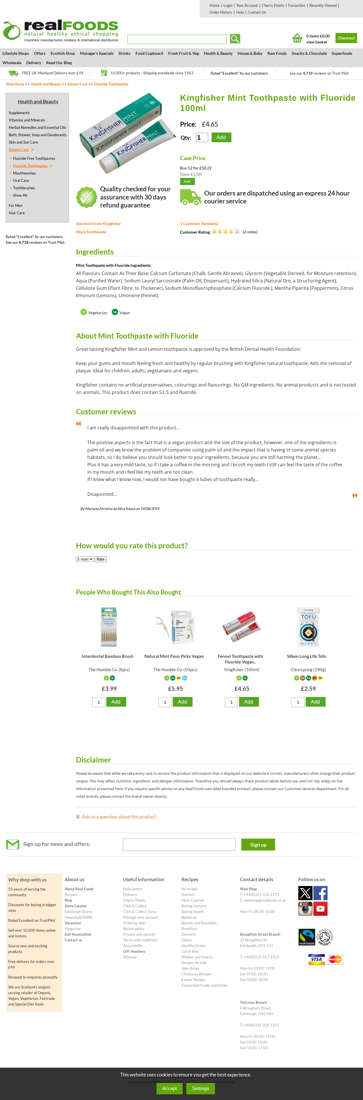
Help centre (132, 889)
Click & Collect (135, 906)
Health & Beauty (218, 53)
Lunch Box (190, 951)
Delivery (33, 62)
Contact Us (257, 12)
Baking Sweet (193, 911)
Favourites (296, 5)
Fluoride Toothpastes (111, 84)
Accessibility (133, 945)
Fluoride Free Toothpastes (34, 158)
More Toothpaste (91, 231)
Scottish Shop (62, 53)
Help (240, 12)
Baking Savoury (194, 906)
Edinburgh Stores (78, 911)
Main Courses (193, 900)
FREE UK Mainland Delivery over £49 (52, 73)
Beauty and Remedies (199, 923)
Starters (188, 894)
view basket (316, 41)
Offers (39, 53)
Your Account (247, 5)
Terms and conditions (140, 940)
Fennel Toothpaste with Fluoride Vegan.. (240, 659)
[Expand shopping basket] (297, 38)
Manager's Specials (96, 53)
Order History (221, 12)
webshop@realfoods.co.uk (265, 900)
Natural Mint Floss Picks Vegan (174, 656)
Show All (20, 195)
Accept (169, 1088)
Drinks (124, 53)
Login (227, 5)
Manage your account (140, 917)
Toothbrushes (24, 188)
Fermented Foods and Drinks (205, 985)
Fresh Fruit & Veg (183, 53)
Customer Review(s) (199, 223)
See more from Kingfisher (98, 223)
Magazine (73, 928)
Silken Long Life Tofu (306, 656)
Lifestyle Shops (16, 53)
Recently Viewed (323, 5)
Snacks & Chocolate (309, 53)
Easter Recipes (194, 979)
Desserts (189, 934)
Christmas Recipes (197, 974)
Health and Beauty (46, 84)
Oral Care (21, 180)
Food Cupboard (149, 53)
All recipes (190, 889)
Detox (187, 940)
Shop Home (15, 84)
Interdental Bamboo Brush (108, 656)
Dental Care (77, 84)
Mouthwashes (24, 173)
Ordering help (134, 923)
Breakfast (189, 928)
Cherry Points (273, 5)
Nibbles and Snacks (197, 957)
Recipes (71, 894)
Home (215, 5)
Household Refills (78, 917)
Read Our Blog (59, 62)
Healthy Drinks (194, 945)
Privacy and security (139, 934)
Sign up (258, 844)
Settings (200, 1088)
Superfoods (342, 53)
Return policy (133, 928)
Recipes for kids (194, 962)
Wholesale (12, 62)
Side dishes (190, 968)
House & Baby (250, 53)
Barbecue (189, 917)
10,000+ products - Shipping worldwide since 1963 (152, 73)
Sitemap (129, 957)
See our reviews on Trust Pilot (319, 73)
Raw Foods (277, 53)
